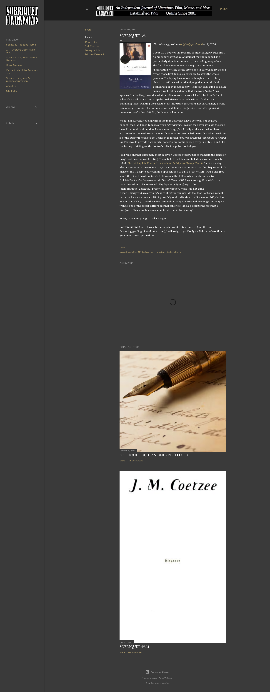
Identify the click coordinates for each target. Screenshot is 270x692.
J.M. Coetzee (92, 46)
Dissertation (91, 42)
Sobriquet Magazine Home (21, 44)
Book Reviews (14, 65)
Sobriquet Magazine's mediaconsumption (18, 79)
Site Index (11, 91)
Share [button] (88, 29)
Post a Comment (135, 461)
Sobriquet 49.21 (134, 646)
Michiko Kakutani (94, 54)
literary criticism (93, 50)
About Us (11, 86)
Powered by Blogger (159, 672)
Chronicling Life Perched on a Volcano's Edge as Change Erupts (165, 163)
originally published (191, 44)
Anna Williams (165, 678)
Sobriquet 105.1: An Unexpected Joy (154, 455)
